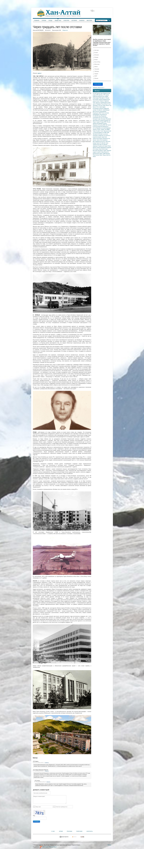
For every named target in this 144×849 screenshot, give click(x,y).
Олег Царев (105, 96)
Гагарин (102, 122)
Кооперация (96, 108)
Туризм (44, 20)
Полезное (79, 831)
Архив (61, 831)
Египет (96, 52)
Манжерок (108, 119)
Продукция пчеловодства (99, 116)
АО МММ (107, 129)
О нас (53, 831)
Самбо (105, 150)
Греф (94, 96)
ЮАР (95, 76)
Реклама (69, 831)
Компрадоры (96, 114)
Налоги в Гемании (100, 102)
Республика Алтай (105, 104)
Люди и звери (96, 122)
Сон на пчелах (104, 117)
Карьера (108, 153)
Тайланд (96, 71)
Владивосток (100, 132)
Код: (34, 815)
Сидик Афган (105, 105)
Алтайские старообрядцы (103, 110)
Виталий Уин (96, 150)
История (74, 20)
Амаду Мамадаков (102, 147)
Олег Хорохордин (100, 107)
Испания (96, 55)
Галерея (81, 20)
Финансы (106, 152)
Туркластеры (99, 93)
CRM (104, 153)
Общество (58, 20)
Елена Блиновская (98, 126)
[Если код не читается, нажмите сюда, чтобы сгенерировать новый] (39, 812)
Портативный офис (98, 155)
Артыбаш (103, 119)
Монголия (96, 64)
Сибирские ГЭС (102, 135)
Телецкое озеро (97, 119)
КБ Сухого (108, 125)
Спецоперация (102, 111)
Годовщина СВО (97, 113)
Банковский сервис (98, 153)
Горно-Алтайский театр (102, 143)
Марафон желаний (101, 128)
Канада (96, 57)
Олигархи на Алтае (103, 134)
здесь (39, 73)
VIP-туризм (106, 95)
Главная (36, 20)
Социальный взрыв (103, 146)
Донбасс (101, 95)
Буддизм (109, 147)
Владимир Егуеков (102, 123)
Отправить (37, 821)
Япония (96, 78)
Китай (95, 59)
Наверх (109, 845)
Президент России (97, 105)
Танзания (96, 69)
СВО (97, 95)
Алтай (94, 93)
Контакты (90, 831)
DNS (105, 132)
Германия (106, 101)
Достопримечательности (99, 141)
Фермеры (98, 104)
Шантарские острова (98, 120)
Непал (96, 66)
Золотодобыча (103, 140)
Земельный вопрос (98, 138)
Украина (95, 123)
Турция (96, 73)
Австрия (96, 50)
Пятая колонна (105, 113)
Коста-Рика (97, 62)
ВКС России (107, 122)
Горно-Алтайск (96, 131)
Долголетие (96, 111)
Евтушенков (99, 96)
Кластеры (99, 144)
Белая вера (105, 149)
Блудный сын (107, 120)
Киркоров (108, 128)
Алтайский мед (97, 116)
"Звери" (103, 129)
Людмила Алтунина (98, 125)
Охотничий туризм (97, 99)
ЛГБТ (94, 102)
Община (101, 108)
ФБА (104, 125)
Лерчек (95, 129)
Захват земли (96, 140)
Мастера (89, 20)
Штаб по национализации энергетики (101, 136)
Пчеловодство (103, 114)
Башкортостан (106, 138)
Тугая (102, 131)
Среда (50, 20)
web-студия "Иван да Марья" (49, 847)
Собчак (99, 129)
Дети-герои (101, 152)
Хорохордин (96, 98)
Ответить (47, 762)
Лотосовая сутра (97, 149)
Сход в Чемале (100, 101)
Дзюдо (101, 150)
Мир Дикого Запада (104, 98)
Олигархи (95, 135)
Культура (66, 20)
